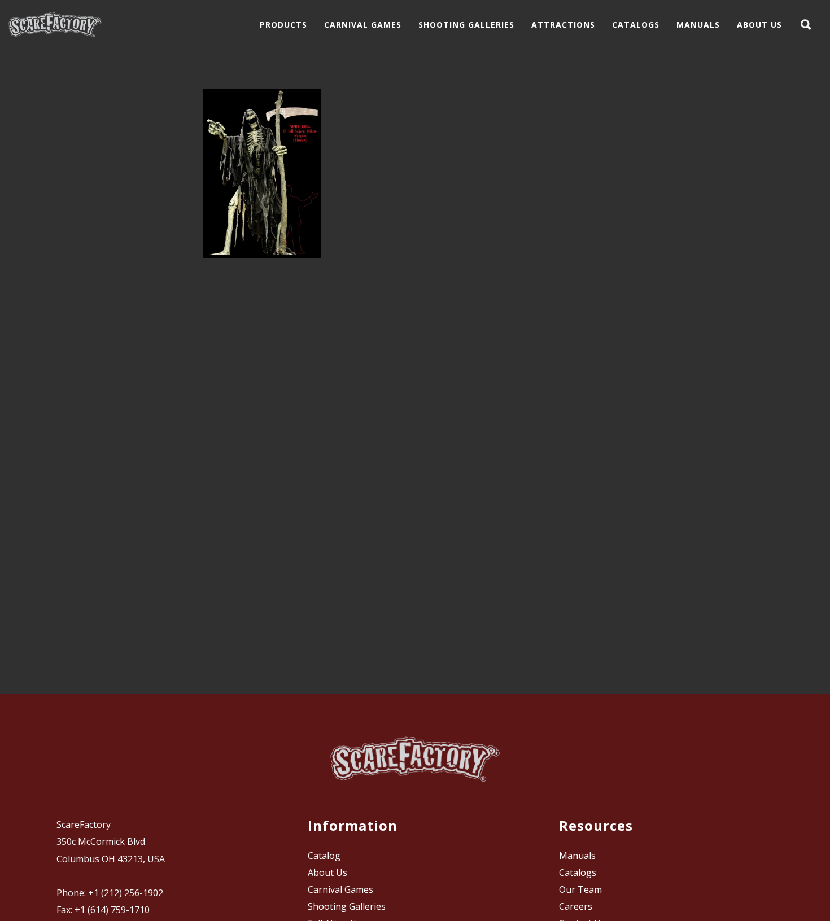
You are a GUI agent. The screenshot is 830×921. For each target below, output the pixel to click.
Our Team (580, 889)
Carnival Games (340, 889)
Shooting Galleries (347, 906)
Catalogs (577, 872)
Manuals (577, 855)
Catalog (324, 855)
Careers (575, 906)
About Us (327, 872)
